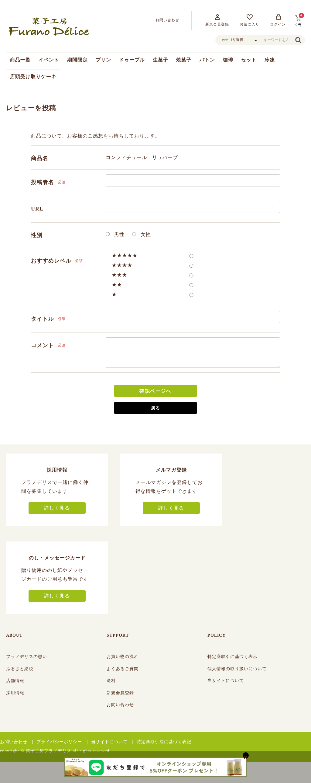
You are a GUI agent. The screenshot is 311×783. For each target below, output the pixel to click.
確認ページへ (155, 391)
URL (37, 209)
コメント (42, 345)
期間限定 (77, 59)
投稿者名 (42, 182)
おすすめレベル (51, 261)
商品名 (39, 158)
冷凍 (270, 59)
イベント (49, 59)
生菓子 (160, 59)
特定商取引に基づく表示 (232, 656)
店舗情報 (15, 680)
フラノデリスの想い (26, 656)
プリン (103, 59)
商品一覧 (20, 59)
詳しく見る (57, 507)
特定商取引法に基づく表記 (164, 742)
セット (249, 59)
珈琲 (228, 59)
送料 (111, 680)
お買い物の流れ (122, 656)
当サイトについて (225, 680)
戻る (155, 408)
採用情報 (15, 693)
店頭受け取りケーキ (33, 76)
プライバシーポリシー (59, 742)
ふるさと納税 (19, 668)
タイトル (42, 319)
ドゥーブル (132, 59)
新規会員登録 (120, 693)
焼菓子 (184, 59)
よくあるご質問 (122, 668)
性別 (37, 235)
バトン (207, 59)
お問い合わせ (120, 704)
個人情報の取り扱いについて (237, 668)
